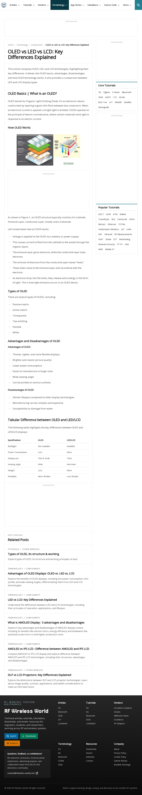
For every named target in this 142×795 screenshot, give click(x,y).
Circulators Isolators (123, 708)
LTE (115, 97)
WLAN (122, 97)
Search (89, 753)
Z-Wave (116, 92)
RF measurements (123, 234)
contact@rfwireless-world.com (21, 773)
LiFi (122, 229)
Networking (124, 239)
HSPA (131, 219)
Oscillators (118, 719)
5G (99, 92)
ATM (115, 214)
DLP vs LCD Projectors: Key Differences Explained (39, 675)
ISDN (108, 214)
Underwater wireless (108, 229)
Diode (108, 239)
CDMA (61, 760)
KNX (127, 244)
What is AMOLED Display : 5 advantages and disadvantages (46, 622)
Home (10, 45)
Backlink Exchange (122, 764)
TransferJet (103, 219)
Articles (62, 702)
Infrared (108, 234)
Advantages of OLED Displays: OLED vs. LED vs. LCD (41, 573)
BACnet (101, 224)
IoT (111, 102)
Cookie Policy (120, 757)
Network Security (106, 244)
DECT (101, 214)
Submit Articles (120, 760)
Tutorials (13, 549)
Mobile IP (109, 249)
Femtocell (122, 219)
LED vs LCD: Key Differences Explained (32, 600)
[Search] (138, 5)
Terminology (22, 45)
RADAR (118, 102)
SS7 (115, 239)
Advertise (90, 757)
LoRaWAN (62, 723)
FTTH (120, 244)
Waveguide (103, 107)
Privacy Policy (120, 753)
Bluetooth (126, 92)
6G (87, 711)
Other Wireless (31, 549)
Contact (89, 760)
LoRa (128, 229)
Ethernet (112, 224)
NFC (100, 234)
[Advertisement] (71, 29)
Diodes (117, 711)
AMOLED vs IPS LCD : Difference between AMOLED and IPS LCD (48, 649)
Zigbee (106, 92)
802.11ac (102, 102)
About (116, 749)
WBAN (123, 214)
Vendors (118, 702)
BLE (113, 219)
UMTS (108, 97)
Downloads (91, 749)
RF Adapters (119, 723)
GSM (100, 97)
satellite (127, 102)
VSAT (100, 239)
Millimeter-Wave (121, 715)
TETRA (121, 224)
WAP (100, 249)
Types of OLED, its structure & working (33, 554)
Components (37, 45)
